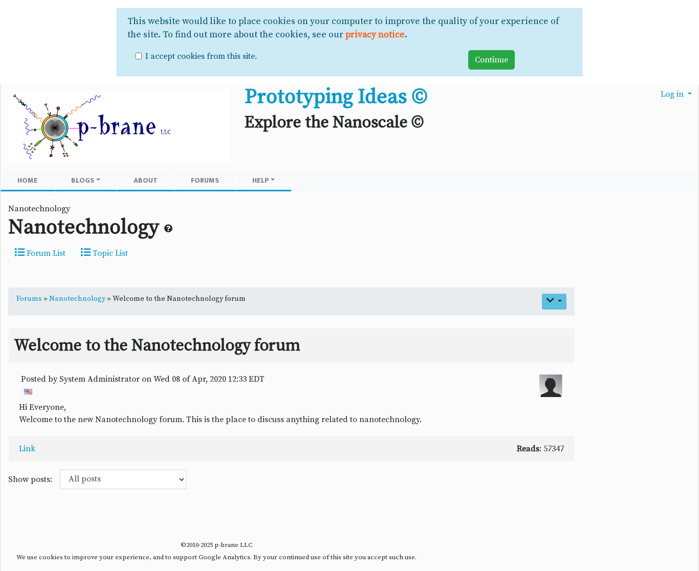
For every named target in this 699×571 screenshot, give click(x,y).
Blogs (82, 180)
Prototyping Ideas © (336, 96)
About (146, 180)
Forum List (45, 253)
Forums (205, 180)
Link (27, 449)
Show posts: (30, 479)
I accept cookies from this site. (201, 56)
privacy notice (375, 34)
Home (27, 180)
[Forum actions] (554, 302)
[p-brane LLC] (119, 127)
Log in (673, 94)
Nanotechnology (86, 227)
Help (260, 180)
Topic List (109, 253)
